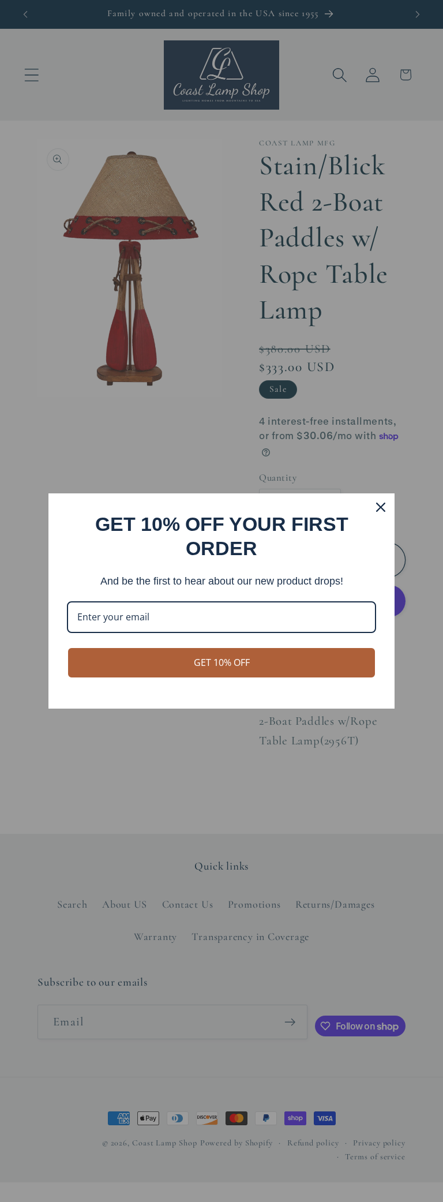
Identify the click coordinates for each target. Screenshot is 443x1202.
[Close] (381, 507)
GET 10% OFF (222, 662)
